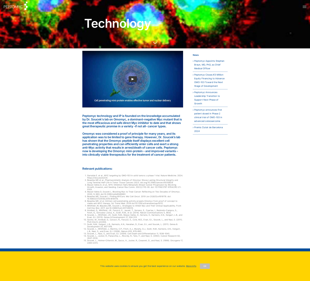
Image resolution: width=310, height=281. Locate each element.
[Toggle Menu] (304, 7)
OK (204, 266)
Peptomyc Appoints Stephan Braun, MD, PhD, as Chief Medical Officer (209, 65)
